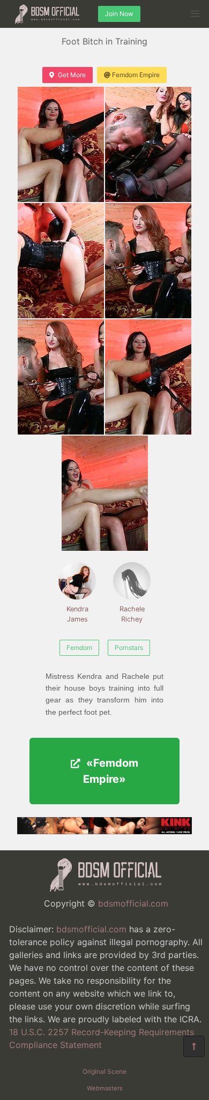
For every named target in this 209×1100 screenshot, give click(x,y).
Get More (72, 75)
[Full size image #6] (105, 493)
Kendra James (77, 614)
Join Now (119, 14)
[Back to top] (194, 1046)
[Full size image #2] (61, 260)
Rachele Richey (132, 614)
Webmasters (105, 1088)
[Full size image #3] (148, 260)
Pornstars (129, 647)
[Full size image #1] (148, 144)
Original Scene (104, 1071)
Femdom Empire (136, 75)
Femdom (79, 647)
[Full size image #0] (61, 144)
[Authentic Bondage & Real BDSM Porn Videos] (104, 831)
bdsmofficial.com (133, 903)
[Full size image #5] (148, 377)
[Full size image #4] (61, 377)
